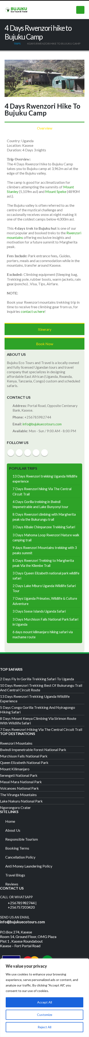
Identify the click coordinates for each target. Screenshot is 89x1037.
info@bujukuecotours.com (42, 424)
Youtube (27, 452)
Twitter (19, 452)
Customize (44, 1015)
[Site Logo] (16, 10)
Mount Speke (55, 191)
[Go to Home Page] (6, 43)
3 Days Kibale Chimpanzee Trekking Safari (44, 527)
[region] (44, 997)
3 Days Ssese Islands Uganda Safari (39, 611)
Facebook (10, 452)
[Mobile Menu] (80, 10)
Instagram (36, 452)
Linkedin (44, 452)
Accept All (44, 1002)
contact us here (32, 311)
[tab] (44, 128)
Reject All (44, 1027)
